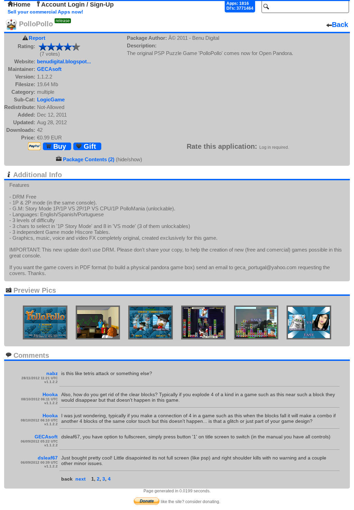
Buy (58, 146)
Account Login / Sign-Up (77, 4)
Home (21, 4)
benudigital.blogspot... (64, 61)
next (80, 479)
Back (340, 24)
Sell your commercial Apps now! (45, 12)
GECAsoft (49, 69)
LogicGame (51, 99)
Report (37, 38)
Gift (89, 146)
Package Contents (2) (88, 159)
